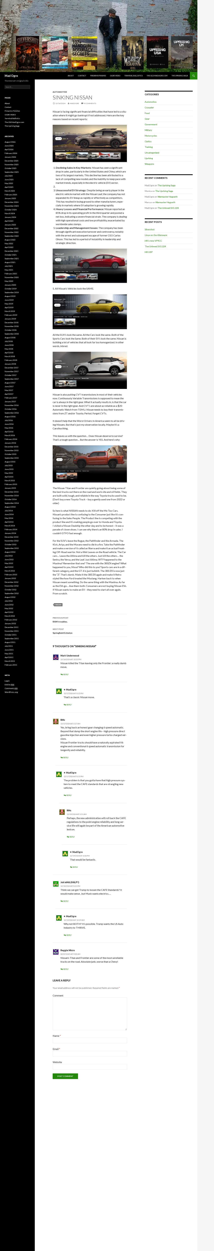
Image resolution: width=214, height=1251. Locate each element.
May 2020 (9, 281)
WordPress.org (11, 692)
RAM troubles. (60, 620)
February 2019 (11, 315)
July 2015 (9, 465)
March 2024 (10, 213)
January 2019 (10, 319)
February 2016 (11, 439)
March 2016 (10, 435)
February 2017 (11, 398)
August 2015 (10, 462)
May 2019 (9, 304)
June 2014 (9, 514)
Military (148, 130)
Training (149, 147)
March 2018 (10, 356)
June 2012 (9, 604)
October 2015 (10, 454)
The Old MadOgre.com (157, 76)
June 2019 (9, 300)
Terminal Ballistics (133, 76)
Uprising (149, 158)
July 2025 (9, 176)
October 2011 (10, 635)
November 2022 (11, 232)
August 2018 (10, 337)
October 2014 (10, 499)
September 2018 (12, 334)
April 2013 (9, 567)
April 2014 (9, 522)
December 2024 (11, 202)
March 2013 (10, 571)
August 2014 (10, 507)
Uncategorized (152, 152)
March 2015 (10, 480)
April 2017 (9, 394)
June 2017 (9, 386)
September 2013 (12, 548)
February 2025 (11, 194)
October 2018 (10, 330)
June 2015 (9, 469)
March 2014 (10, 525)
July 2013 (9, 556)
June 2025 (9, 179)
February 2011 (11, 665)
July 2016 (9, 420)
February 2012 (11, 620)
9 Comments (90, 103)
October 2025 (10, 168)
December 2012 (11, 582)
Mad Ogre (11, 75)
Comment (58, 995)
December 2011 (11, 627)
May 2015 (9, 473)
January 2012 (10, 623)
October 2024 (10, 209)
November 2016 (11, 405)
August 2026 (10, 142)
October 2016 (10, 409)
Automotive (60, 92)
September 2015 (12, 458)
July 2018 (9, 341)
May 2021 (9, 270)
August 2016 (10, 416)
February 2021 (11, 273)
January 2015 (10, 488)
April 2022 (9, 247)
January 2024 (10, 217)
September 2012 (12, 593)
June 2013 (9, 559)
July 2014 (9, 510)
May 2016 (9, 428)
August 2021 (10, 262)
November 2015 (11, 450)
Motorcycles (151, 135)
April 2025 (9, 187)
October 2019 (10, 288)
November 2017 (11, 371)
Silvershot (150, 229)
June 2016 (9, 424)
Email (56, 1048)
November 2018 (11, 326)
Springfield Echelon (62, 631)
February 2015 (11, 484)
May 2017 (9, 390)
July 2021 (9, 266)
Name (57, 1035)
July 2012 (9, 601)
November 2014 (11, 495)
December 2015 (11, 446)
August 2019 (10, 296)
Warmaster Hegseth (167, 196)
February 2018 (11, 360)
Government (151, 124)
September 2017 (12, 379)
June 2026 (9, 146)
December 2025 (11, 161)
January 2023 (10, 225)
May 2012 (9, 608)
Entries (9, 684)
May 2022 (9, 243)
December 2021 (11, 251)
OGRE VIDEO (115, 76)
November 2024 (11, 206)
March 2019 (10, 311)
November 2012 (11, 586)
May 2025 (9, 183)
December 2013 (11, 537)
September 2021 (12, 258)
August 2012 (10, 597)
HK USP (149, 252)
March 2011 (10, 661)
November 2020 (11, 277)
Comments (11, 688)
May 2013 (9, 563)
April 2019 (9, 307)
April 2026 (9, 149)
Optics (148, 141)
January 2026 (10, 157)
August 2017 (10, 383)
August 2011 (10, 642)
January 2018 (10, 364)
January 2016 (10, 443)
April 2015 (9, 477)
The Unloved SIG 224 (168, 208)
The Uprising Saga (180, 76)
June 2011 (9, 650)
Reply (65, 674)
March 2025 (10, 191)
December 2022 (11, 228)
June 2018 (9, 345)
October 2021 (10, 255)
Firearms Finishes (98, 76)
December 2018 (11, 322)
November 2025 (11, 164)
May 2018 (9, 349)
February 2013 (11, 574)
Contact (82, 76)
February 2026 (11, 153)
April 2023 (9, 221)
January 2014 (10, 533)
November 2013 (11, 541)
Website (57, 1062)
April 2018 (9, 352)
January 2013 (10, 578)
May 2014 (9, 518)
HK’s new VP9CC (153, 240)
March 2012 (10, 616)
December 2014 (11, 492)
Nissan (58, 605)
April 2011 (9, 657)
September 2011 (12, 638)
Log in (7, 681)
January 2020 (10, 285)
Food (147, 113)
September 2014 (12, 503)
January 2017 (10, 401)
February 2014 (11, 529)
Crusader (149, 107)
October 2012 (10, 589)
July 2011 (9, 646)
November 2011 (11, 631)
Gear (147, 118)
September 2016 (12, 413)
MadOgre (74, 103)
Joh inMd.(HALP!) (69, 882)
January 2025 (10, 198)
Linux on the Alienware (156, 235)
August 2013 (10, 552)
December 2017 (11, 367)
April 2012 (9, 612)
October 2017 (10, 375)
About (71, 76)
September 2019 (12, 292)
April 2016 (9, 431)
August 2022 (10, 240)
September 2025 (12, 172)
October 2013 (10, 544)
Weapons (149, 164)
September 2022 (12, 236)
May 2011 (9, 653)
